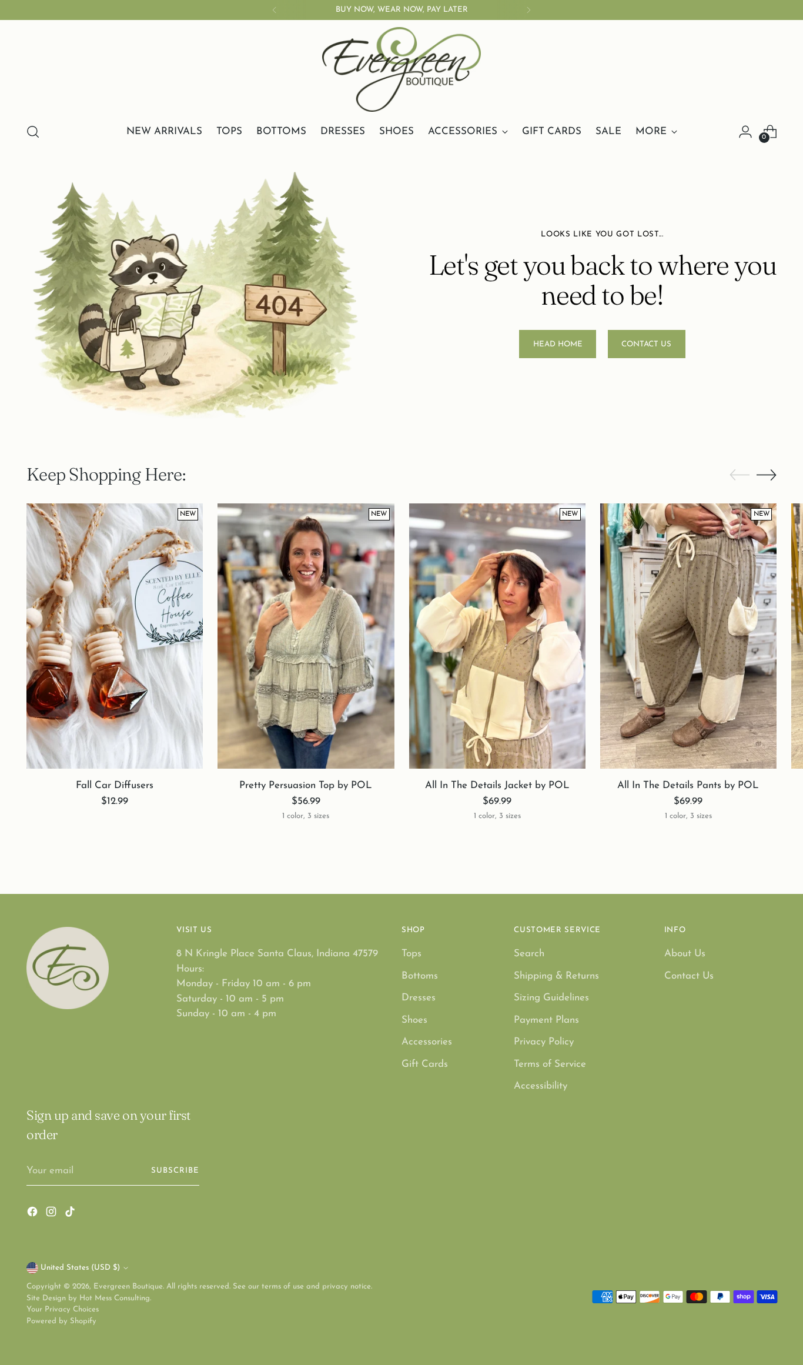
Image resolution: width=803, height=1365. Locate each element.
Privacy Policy (544, 1042)
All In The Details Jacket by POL (497, 785)
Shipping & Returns (556, 976)
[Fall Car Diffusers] (114, 635)
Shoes (414, 1020)
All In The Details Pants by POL (688, 785)
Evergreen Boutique (128, 1286)
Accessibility (540, 1086)
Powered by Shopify (61, 1321)
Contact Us (689, 976)
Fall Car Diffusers (114, 785)
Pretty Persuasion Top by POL (305, 785)
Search (529, 954)
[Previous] (274, 10)
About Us (684, 954)
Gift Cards (425, 1064)
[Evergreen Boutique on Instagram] (52, 1214)
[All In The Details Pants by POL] (688, 635)
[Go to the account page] (745, 131)
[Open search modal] (33, 131)
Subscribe (175, 1170)
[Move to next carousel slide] (767, 475)
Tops (411, 954)
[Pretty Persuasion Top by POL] (306, 635)
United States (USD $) (80, 1267)
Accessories (427, 1042)
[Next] (528, 10)
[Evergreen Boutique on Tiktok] (71, 1214)
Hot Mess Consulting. (115, 1298)
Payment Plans (546, 1020)
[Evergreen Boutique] (401, 69)
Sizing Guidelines (551, 998)
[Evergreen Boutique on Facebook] (33, 1214)
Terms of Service (550, 1064)
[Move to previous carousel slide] (740, 475)
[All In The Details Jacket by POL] (497, 635)
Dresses (419, 998)
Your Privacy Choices (62, 1309)
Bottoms (420, 976)
